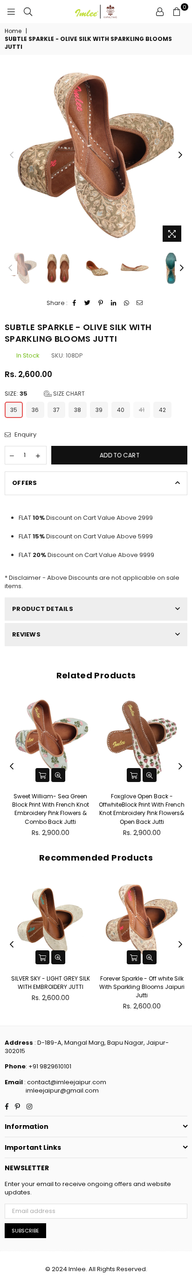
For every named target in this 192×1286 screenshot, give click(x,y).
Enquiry (24, 435)
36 (35, 410)
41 (141, 410)
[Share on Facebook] (74, 303)
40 (120, 410)
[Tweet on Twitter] (87, 303)
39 (99, 410)
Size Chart (68, 394)
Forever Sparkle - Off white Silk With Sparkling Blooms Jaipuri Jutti (142, 986)
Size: (45, 394)
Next (180, 155)
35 (13, 410)
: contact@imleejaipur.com (64, 1082)
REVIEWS (26, 634)
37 (56, 410)
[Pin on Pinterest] (100, 303)
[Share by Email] (140, 303)
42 (162, 410)
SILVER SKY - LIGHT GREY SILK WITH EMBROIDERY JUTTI (50, 982)
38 (77, 410)
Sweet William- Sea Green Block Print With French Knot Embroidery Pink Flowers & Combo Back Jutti (50, 809)
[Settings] (159, 12)
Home (13, 31)
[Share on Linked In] (113, 303)
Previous (12, 155)
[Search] (28, 12)
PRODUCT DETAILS (42, 608)
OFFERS (24, 482)
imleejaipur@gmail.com (62, 1090)
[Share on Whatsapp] (126, 303)
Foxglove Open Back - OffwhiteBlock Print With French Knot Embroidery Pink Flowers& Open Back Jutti (142, 809)
